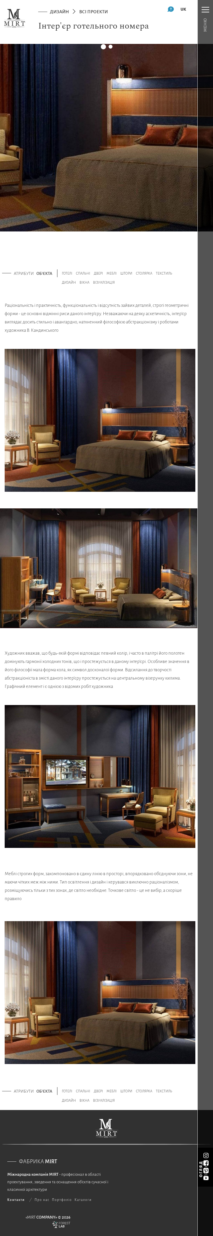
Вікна (84, 282)
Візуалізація (104, 282)
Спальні (83, 273)
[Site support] (61, 1226)
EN (183, 9)
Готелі (67, 273)
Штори (126, 273)
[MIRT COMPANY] (14, 18)
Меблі (111, 273)
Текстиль (164, 273)
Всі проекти (93, 11)
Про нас (42, 1200)
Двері (98, 273)
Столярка (144, 273)
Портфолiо (62, 1200)
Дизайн (59, 11)
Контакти (16, 1200)
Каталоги (83, 1200)
